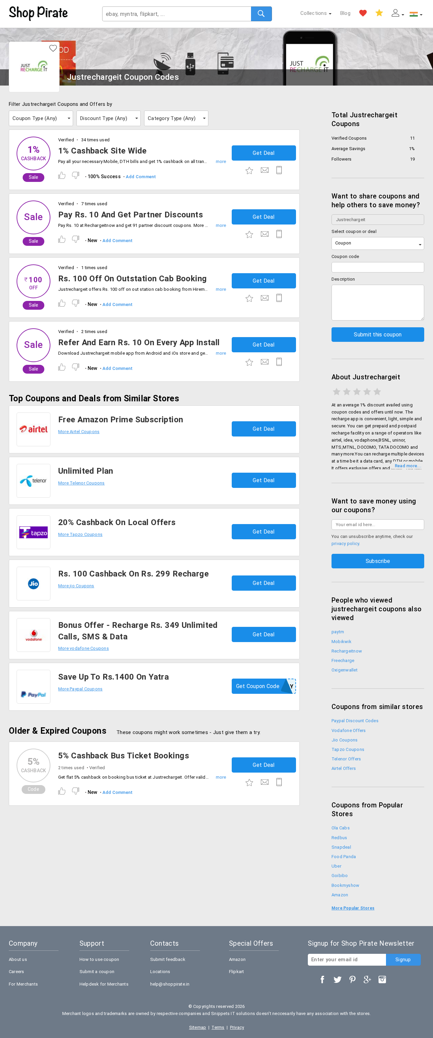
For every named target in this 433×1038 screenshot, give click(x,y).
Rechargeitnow (347, 651)
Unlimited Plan (85, 471)
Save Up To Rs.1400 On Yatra (113, 677)
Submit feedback (167, 959)
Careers (16, 971)
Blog (345, 13)
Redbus (339, 837)
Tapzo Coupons (348, 749)
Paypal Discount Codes (355, 720)
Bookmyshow (345, 885)
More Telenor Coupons (81, 483)
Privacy (237, 1027)
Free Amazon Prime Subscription (120, 419)
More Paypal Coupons (80, 688)
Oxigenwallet (345, 670)
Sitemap (197, 1027)
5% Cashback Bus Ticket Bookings (123, 755)
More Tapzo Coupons (80, 534)
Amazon (340, 894)
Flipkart (236, 971)
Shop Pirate (38, 14)
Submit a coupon (96, 971)
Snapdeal (341, 847)
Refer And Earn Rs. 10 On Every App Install (139, 342)
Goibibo (340, 875)
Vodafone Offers (349, 730)
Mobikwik (341, 641)
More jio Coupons (76, 585)
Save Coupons (379, 13)
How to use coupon (99, 959)
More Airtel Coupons (78, 431)
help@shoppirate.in (170, 984)
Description (343, 279)
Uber (336, 866)
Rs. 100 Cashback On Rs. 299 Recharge (133, 574)
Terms (217, 1027)
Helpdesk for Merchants (104, 984)
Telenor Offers (346, 758)
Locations (160, 971)
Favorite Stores (363, 13)
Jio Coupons (345, 739)
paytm (338, 631)
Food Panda (344, 856)
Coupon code (345, 256)
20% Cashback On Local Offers (117, 522)
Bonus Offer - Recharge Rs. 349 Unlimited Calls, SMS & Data (138, 630)
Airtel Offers (344, 768)
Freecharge (343, 660)
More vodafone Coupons (83, 648)
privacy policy (345, 543)
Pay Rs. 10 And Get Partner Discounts (130, 214)
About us (18, 959)
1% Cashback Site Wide (102, 151)
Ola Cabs (341, 827)
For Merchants (23, 984)
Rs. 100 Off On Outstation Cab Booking (132, 278)
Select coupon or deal (354, 231)
